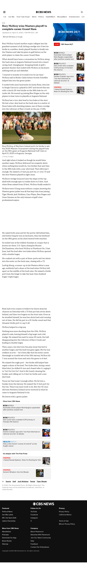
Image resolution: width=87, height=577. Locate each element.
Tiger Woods (42, 481)
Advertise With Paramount (40, 535)
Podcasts (5, 535)
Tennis (32, 481)
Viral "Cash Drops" (23, 17)
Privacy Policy (64, 511)
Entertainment (74, 17)
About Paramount (37, 531)
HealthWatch (50, 17)
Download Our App (9, 538)
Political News (7, 511)
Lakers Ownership (8, 521)
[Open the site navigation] (16, 12)
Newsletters (6, 531)
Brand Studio (7, 541)
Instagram (34, 518)
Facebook (34, 515)
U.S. (4, 17)
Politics (41, 17)
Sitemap (5, 544)
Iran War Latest (7, 515)
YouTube (34, 511)
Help (32, 541)
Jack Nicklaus (23, 481)
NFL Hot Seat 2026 (9, 518)
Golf (14, 481)
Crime (84, 17)
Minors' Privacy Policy (67, 524)
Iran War (11, 17)
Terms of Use (64, 521)
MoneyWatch (62, 17)
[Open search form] (82, 12)
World (34, 17)
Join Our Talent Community (41, 538)
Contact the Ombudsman (40, 547)
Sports (8, 481)
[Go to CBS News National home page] (43, 12)
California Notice (65, 515)
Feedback (34, 544)
